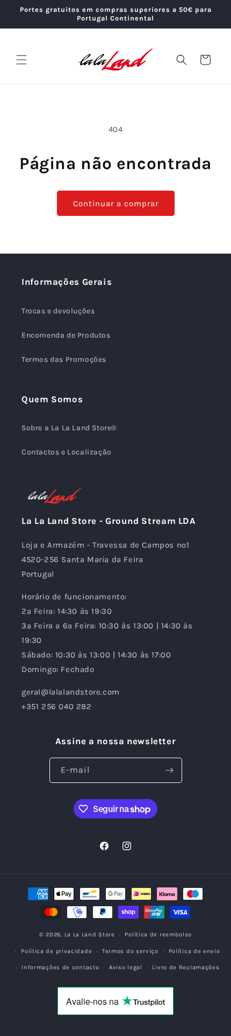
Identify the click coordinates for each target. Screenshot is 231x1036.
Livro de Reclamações (185, 967)
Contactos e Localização (66, 452)
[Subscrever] (170, 770)
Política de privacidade (56, 951)
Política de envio (194, 951)
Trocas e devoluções (58, 311)
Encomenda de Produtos (66, 335)
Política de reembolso (158, 934)
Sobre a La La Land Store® (69, 427)
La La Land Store (89, 934)
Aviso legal (125, 967)
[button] (21, 60)
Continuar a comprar (115, 203)
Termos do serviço (130, 951)
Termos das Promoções (63, 359)
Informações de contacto (60, 967)
